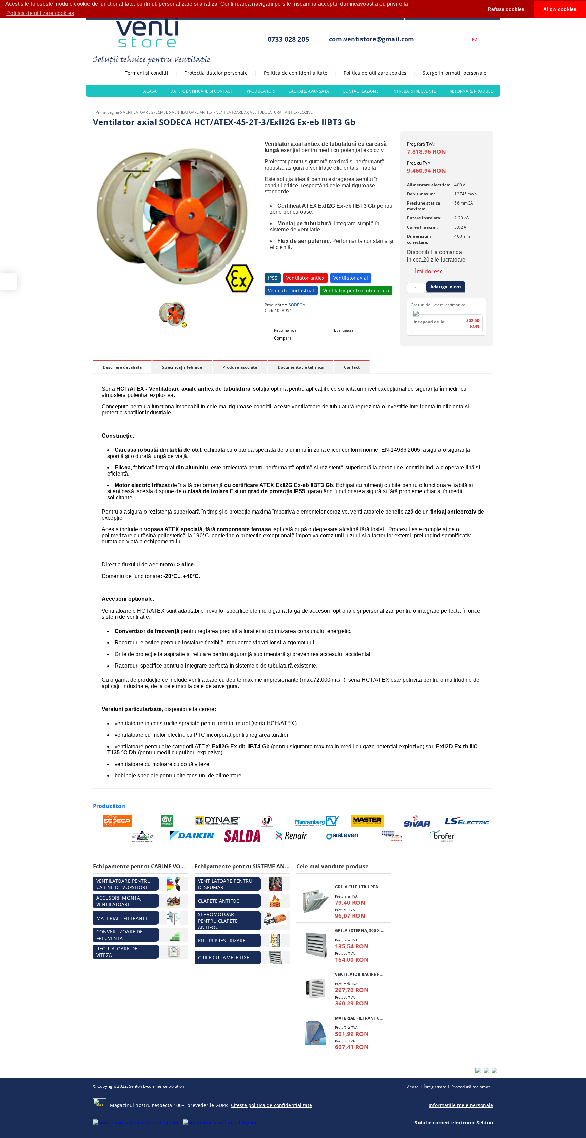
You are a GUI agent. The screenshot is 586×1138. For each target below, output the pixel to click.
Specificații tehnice (182, 367)
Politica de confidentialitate (295, 73)
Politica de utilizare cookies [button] (40, 13)
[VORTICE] (167, 821)
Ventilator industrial (291, 290)
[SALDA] (242, 836)
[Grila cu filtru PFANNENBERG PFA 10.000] (316, 901)
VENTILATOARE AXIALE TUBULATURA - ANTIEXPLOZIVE (264, 112)
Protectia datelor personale (216, 73)
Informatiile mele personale (461, 1105)
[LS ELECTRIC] (467, 821)
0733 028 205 (288, 39)
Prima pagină (107, 112)
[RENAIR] (292, 836)
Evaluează (344, 330)
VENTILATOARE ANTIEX (192, 112)
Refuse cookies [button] (506, 9)
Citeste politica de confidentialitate (271, 1105)
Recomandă (285, 330)
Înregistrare (435, 1087)
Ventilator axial (350, 278)
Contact (352, 367)
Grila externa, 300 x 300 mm (360, 930)
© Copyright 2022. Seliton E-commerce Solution (138, 1086)
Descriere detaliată (122, 367)
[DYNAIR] (217, 821)
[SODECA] (117, 821)
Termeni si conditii (146, 73)
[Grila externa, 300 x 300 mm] (316, 945)
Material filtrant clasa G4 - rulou (360, 1018)
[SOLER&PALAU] (267, 821)
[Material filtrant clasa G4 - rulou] (316, 1032)
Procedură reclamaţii (471, 1087)
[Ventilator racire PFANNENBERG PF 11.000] (316, 989)
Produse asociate (239, 367)
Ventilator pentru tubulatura (356, 290)
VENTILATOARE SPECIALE (145, 112)
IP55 (273, 278)
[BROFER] (442, 836)
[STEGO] (142, 836)
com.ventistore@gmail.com (371, 39)
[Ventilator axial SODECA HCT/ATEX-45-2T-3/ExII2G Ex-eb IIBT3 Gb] (174, 292)
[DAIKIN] (192, 836)
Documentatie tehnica (301, 367)
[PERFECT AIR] (392, 836)
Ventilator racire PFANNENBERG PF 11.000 (360, 974)
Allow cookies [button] (560, 9)
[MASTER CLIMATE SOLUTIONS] (367, 821)
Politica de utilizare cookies (375, 73)
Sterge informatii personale (454, 73)
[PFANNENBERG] (317, 820)
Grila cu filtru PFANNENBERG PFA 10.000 (360, 887)
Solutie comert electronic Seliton (454, 1122)
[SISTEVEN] (342, 836)
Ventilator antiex (305, 278)
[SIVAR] (417, 821)
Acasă (413, 1087)
